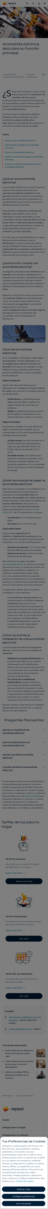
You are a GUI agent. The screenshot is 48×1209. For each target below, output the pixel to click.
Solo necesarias (23, 1203)
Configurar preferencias (23, 1196)
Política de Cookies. (25, 1181)
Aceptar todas (23, 1189)
